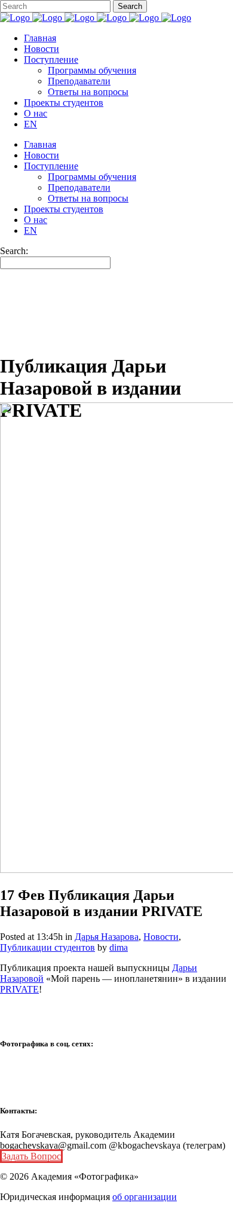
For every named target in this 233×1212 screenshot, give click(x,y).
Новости (161, 937)
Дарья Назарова (107, 937)
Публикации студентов (47, 947)
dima (118, 947)
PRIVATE (19, 989)
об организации (144, 1197)
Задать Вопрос (31, 1156)
